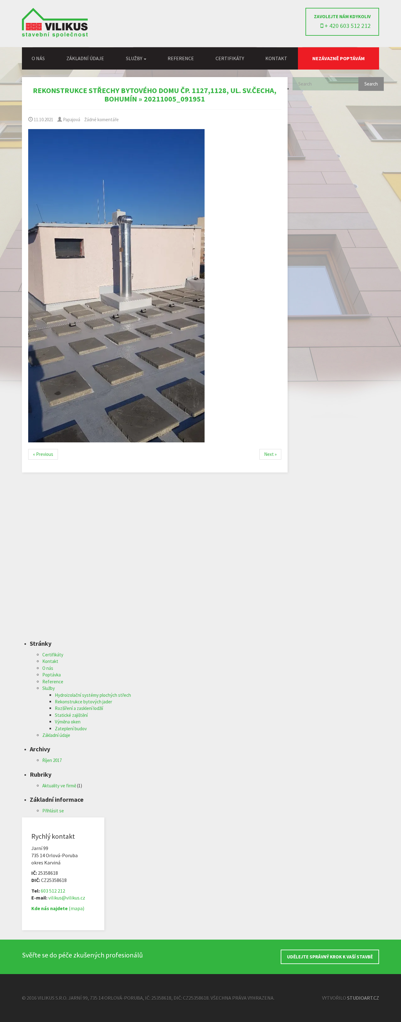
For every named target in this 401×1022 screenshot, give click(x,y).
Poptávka (51, 675)
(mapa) (57, 908)
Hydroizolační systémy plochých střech (93, 695)
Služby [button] (134, 58)
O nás (38, 58)
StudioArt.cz (363, 998)
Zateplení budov (71, 729)
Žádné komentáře (101, 120)
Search (371, 84)
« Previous (43, 454)
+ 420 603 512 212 (347, 25)
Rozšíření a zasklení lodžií (79, 708)
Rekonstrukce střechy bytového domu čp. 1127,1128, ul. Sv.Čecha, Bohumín (154, 94)
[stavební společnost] (55, 36)
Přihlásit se (53, 811)
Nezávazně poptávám (338, 58)
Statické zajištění (71, 715)
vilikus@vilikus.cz (66, 897)
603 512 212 (53, 891)
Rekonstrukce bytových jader (83, 702)
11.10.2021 (43, 120)
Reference (181, 58)
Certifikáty (230, 58)
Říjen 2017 (52, 760)
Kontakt (276, 58)
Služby (48, 688)
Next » (270, 454)
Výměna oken (68, 722)
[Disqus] (155, 560)
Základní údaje (85, 58)
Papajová (71, 120)
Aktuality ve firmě (59, 786)
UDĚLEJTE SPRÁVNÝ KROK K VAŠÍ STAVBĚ (330, 957)
